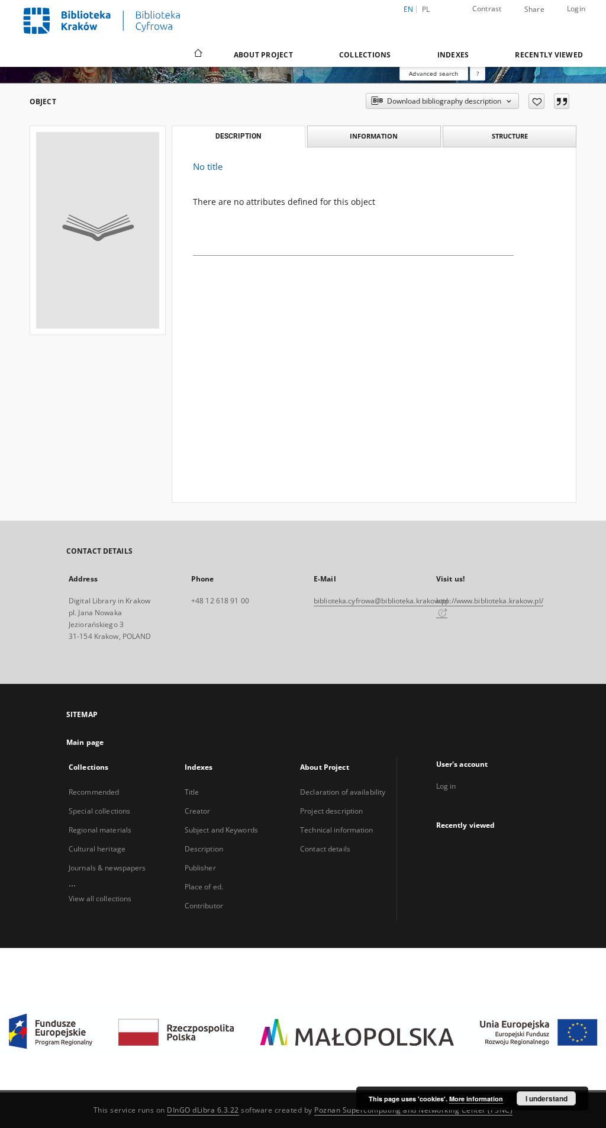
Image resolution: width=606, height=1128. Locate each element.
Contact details (325, 849)
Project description (331, 811)
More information (476, 1098)
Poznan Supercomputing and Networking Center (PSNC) (413, 1110)
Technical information (336, 830)
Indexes (453, 55)
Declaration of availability (342, 792)
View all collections (100, 899)
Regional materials (100, 830)
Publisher (200, 868)
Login (576, 9)
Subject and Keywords (221, 830)
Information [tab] (374, 135)
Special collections (99, 811)
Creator (198, 811)
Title (192, 792)
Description (204, 849)
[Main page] (197, 54)
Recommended (94, 792)
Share (534, 9)
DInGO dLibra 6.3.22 (203, 1110)
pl (426, 9)
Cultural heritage (97, 849)
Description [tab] (238, 136)
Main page (85, 742)
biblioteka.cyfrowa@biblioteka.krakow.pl (381, 601)
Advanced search (433, 73)
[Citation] (561, 101)
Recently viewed (549, 55)
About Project (263, 55)
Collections (365, 55)
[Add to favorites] (536, 101)
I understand (547, 1098)
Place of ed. (204, 887)
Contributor (204, 906)
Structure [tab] (510, 135)
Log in (446, 786)
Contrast (487, 9)
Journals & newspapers (107, 868)
